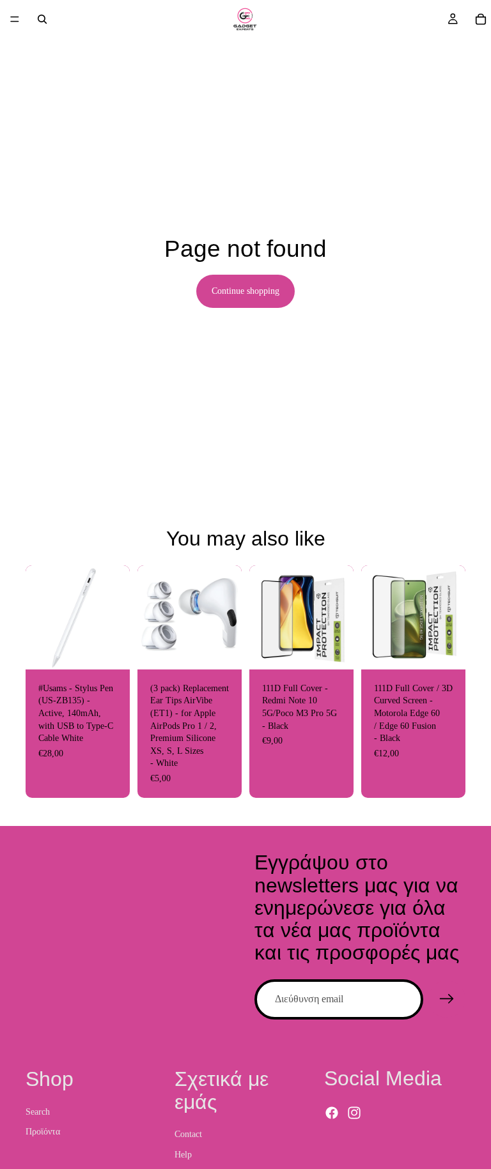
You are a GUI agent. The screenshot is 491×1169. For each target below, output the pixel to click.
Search (38, 1111)
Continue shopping (245, 291)
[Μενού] (14, 19)
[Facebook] (331, 1112)
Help (183, 1154)
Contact (188, 1134)
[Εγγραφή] (446, 999)
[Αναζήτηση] (42, 19)
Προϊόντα (43, 1131)
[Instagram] (354, 1112)
